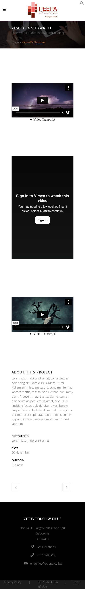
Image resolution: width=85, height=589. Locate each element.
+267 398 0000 (46, 555)
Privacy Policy (12, 582)
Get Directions (46, 547)
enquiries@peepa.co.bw (46, 563)
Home (15, 42)
